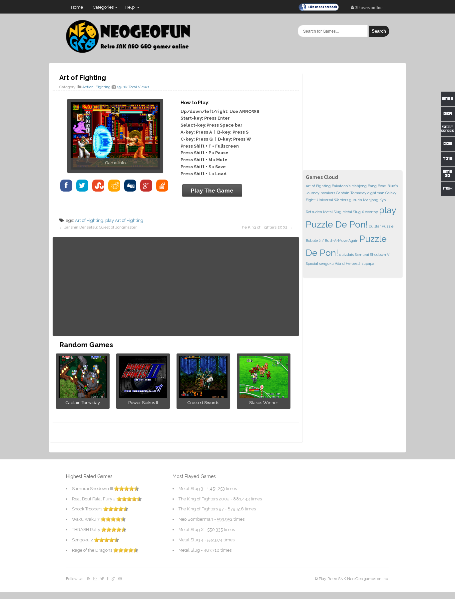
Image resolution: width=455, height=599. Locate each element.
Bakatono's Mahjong (349, 186)
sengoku (326, 264)
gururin (355, 200)
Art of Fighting (89, 220)
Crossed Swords (203, 402)
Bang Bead (377, 186)
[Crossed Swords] (203, 395)
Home (77, 7)
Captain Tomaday (83, 402)
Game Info (115, 162)
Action (88, 87)
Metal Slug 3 (191, 488)
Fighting (103, 87)
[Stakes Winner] (263, 395)
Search (379, 31)
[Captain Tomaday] (83, 395)
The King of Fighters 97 (201, 508)
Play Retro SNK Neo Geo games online (353, 578)
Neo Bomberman (196, 519)
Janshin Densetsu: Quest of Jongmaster (100, 227)
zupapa (367, 264)
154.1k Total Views (133, 87)
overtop (371, 212)
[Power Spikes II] (143, 395)
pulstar (375, 226)
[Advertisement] (175, 286)
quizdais (346, 255)
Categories (101, 9)
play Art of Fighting (124, 220)
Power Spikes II (143, 402)
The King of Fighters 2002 (263, 227)
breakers (327, 193)
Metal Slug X (353, 212)
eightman (375, 193)
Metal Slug (332, 212)
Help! (128, 9)
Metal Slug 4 (191, 539)
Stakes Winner (263, 402)
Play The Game (212, 190)
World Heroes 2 (347, 264)
